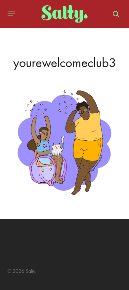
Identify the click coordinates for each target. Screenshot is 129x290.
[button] (11, 14)
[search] (114, 14)
